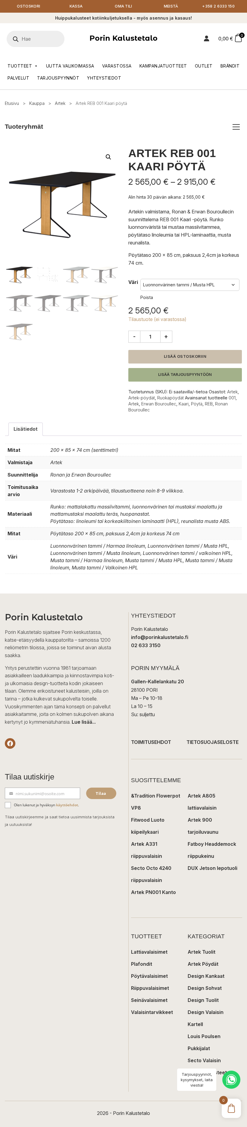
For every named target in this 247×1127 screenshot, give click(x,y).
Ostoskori (28, 6)
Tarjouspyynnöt (58, 77)
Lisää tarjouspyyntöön (185, 374)
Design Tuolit (203, 1000)
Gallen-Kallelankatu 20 (157, 681)
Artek (60, 103)
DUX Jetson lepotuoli (212, 868)
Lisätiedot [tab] (26, 429)
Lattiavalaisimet (149, 952)
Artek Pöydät (203, 964)
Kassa (76, 6)
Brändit (230, 65)
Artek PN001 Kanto (153, 892)
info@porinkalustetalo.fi (159, 637)
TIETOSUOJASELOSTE (212, 742)
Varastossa (117, 65)
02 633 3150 (146, 645)
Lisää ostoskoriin (185, 356)
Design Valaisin (206, 1012)
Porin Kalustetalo (123, 38)
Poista (146, 297)
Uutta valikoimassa (70, 65)
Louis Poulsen (204, 1036)
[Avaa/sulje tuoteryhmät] (236, 127)
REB (209, 403)
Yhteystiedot (104, 77)
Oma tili (123, 6)
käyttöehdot (67, 804)
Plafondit (141, 964)
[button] (108, 157)
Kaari (184, 403)
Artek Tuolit (201, 952)
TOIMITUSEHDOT (151, 742)
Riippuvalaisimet (150, 988)
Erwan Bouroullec (158, 403)
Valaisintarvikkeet (152, 1012)
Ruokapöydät (170, 397)
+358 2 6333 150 (218, 6)
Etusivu (12, 103)
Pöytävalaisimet (149, 976)
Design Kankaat (206, 976)
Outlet (204, 65)
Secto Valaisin (204, 1060)
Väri (133, 282)
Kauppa (37, 103)
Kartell (195, 1024)
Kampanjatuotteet (163, 65)
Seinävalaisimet (149, 1000)
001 (232, 397)
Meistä (171, 6)
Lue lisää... (84, 722)
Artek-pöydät (141, 397)
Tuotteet (20, 65)
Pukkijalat (199, 1048)
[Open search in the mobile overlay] (43, 39)
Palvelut (18, 77)
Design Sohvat (205, 988)
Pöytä (196, 403)
